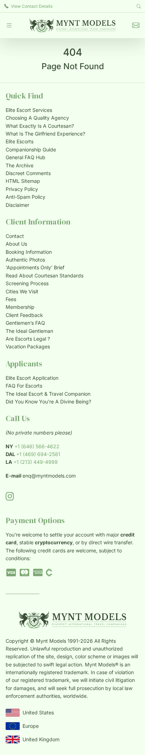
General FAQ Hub (25, 157)
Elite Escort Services (29, 110)
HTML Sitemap (23, 181)
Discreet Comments (28, 173)
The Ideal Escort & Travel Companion (48, 394)
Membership (20, 307)
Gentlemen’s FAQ (25, 323)
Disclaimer (17, 205)
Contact (15, 236)
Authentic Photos (25, 260)
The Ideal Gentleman (29, 331)
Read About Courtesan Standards (44, 275)
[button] (9, 25)
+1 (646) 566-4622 (36, 446)
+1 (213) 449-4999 (35, 462)
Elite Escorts (19, 141)
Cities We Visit (22, 291)
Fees (11, 299)
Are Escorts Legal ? (28, 339)
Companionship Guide (31, 149)
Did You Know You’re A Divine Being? (48, 402)
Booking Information (29, 252)
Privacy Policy (22, 189)
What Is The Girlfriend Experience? (45, 134)
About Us (16, 244)
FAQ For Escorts (24, 386)
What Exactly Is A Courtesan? (40, 126)
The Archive (19, 165)
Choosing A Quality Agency (37, 118)
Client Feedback (24, 315)
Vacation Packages (28, 346)
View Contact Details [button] (31, 6)
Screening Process (27, 283)
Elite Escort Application (32, 378)
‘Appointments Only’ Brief (35, 267)
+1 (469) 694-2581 (38, 454)
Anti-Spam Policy (25, 197)
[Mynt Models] (72, 25)
